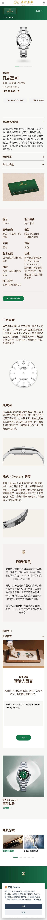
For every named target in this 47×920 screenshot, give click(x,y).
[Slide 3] (26, 66)
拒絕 (23, 912)
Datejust (10, 17)
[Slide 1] (17, 66)
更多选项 (37, 899)
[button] (15, 857)
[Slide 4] (30, 66)
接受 (23, 906)
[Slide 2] (21, 66)
